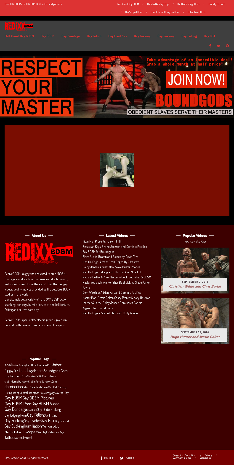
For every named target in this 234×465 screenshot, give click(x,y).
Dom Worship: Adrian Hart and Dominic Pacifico (111, 292)
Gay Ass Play (62, 392)
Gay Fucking (142, 36)
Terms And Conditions (185, 455)
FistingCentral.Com (38, 392)
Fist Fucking (59, 387)
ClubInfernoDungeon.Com (165, 12)
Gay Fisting (189, 36)
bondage (26, 370)
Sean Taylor (43, 432)
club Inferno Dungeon (16, 381)
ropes (32, 431)
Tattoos (10, 437)
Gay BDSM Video (45, 403)
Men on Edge (50, 426)
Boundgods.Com (216, 4)
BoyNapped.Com (134, 12)
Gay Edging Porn (16, 415)
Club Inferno (49, 376)
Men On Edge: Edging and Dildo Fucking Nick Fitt (111, 272)
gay (52, 392)
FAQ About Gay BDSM (128, 4)
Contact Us (205, 458)
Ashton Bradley (19, 365)
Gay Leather (32, 420)
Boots (39, 370)
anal (8, 364)
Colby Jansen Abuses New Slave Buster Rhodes (111, 267)
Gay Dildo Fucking (49, 409)
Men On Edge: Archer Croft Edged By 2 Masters (110, 262)
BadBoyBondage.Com (188, 4)
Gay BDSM (48, 36)
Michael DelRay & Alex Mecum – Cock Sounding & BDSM (116, 277)
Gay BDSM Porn (18, 403)
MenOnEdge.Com (16, 432)
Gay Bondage (70, 36)
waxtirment (24, 437)
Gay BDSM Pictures (38, 397)
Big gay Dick (12, 371)
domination (14, 386)
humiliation (33, 425)
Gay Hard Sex (117, 36)
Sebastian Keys (56, 432)
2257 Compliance (182, 458)
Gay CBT (209, 36)
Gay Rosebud (62, 421)
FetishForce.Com (196, 12)
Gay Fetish (94, 36)
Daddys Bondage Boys (158, 4)
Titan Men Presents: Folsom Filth (102, 241)
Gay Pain (48, 420)
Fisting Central (20, 392)
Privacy (208, 455)
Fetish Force (29, 387)
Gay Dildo (32, 410)
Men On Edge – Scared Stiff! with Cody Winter (110, 313)
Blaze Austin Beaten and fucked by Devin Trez (110, 257)
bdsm (57, 364)
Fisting (8, 392)
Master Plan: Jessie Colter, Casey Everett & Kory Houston (116, 298)
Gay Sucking (166, 36)
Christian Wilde (34, 376)
